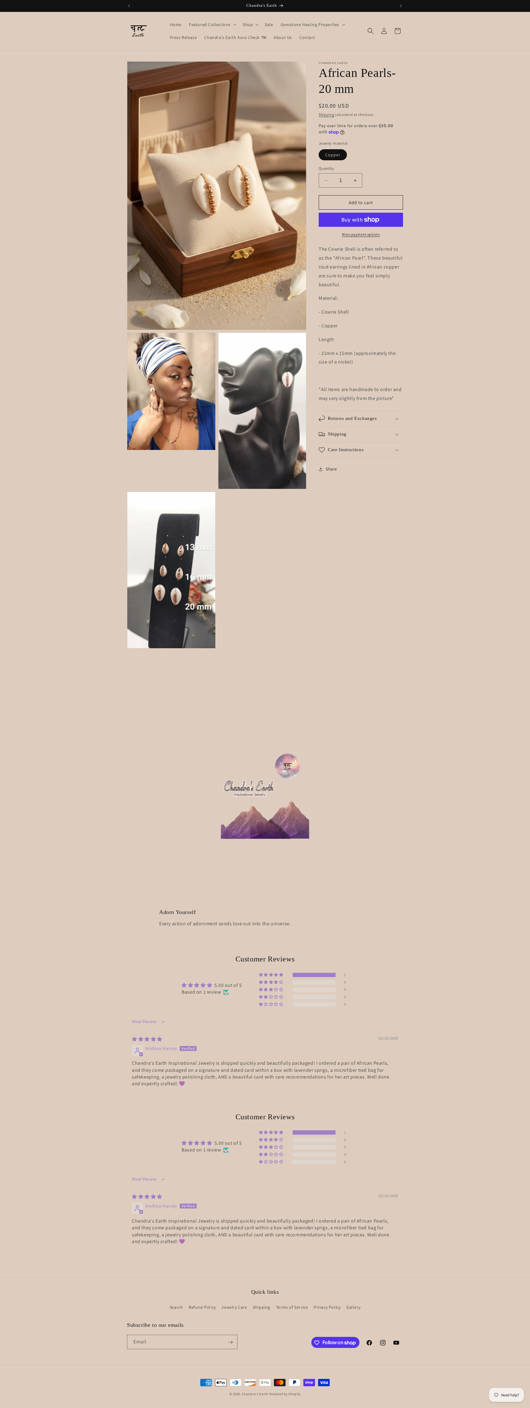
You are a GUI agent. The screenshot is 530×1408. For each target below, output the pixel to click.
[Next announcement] (401, 6)
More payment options (361, 234)
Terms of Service (292, 1307)
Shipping (326, 114)
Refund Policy (202, 1307)
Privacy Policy (327, 1307)
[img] (147, 1039)
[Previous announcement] (129, 6)
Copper (332, 155)
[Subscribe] (230, 1342)
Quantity (326, 168)
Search (176, 1307)
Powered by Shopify (285, 1394)
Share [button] (331, 469)
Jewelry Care (234, 1307)
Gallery (353, 1307)
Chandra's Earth (255, 1394)
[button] (212, 24)
